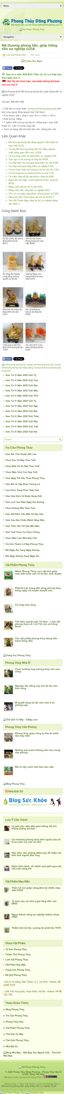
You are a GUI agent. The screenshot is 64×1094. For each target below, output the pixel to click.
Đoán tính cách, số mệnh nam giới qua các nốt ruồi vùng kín (37, 867)
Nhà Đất (10, 1046)
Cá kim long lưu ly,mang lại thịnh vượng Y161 (31, 173)
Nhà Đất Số (15, 791)
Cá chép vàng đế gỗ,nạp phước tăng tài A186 (31, 176)
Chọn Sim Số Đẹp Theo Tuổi (20, 460)
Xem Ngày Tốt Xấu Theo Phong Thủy (25, 478)
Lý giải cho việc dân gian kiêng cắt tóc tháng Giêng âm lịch (34, 827)
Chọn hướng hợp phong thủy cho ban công (37, 670)
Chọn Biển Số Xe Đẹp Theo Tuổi (22, 466)
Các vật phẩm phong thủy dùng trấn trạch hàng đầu (36, 639)
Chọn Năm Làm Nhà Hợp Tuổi (21, 538)
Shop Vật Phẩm (27, 1084)
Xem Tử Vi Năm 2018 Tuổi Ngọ (21, 406)
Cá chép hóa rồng (25, 604)
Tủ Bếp (19, 1034)
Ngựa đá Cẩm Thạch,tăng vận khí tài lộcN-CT (31, 197)
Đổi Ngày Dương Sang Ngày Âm (22, 556)
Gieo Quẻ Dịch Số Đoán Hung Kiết (23, 496)
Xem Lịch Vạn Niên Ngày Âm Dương (24, 502)
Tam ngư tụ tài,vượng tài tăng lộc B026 (28, 159)
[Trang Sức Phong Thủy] (17, 655)
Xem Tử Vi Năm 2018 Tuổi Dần (21, 385)
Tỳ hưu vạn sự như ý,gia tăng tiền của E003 (34, 902)
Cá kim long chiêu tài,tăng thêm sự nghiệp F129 (32, 156)
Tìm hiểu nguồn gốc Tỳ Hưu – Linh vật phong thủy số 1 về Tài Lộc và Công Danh (37, 624)
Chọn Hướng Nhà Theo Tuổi (20, 508)
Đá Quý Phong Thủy (16, 975)
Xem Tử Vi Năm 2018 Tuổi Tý (20, 375)
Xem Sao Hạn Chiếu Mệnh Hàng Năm (25, 520)
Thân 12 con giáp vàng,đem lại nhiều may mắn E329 (36, 889)
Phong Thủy (17, 1009)
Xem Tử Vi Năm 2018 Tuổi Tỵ (20, 401)
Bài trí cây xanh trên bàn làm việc (34, 766)
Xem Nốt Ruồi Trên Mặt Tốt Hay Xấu (24, 514)
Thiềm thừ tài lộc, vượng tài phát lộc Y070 (36, 927)
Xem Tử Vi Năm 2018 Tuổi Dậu (21, 421)
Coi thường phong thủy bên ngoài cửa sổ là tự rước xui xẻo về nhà (36, 840)
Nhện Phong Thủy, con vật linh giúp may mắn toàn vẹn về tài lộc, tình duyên (38, 572)
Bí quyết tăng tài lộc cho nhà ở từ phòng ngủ (34, 703)
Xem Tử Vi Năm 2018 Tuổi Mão (21, 390)
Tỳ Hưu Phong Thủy (16, 949)
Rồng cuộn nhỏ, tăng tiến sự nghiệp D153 (29, 190)
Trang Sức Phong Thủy (17, 970)
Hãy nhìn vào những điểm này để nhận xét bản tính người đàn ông (36, 854)
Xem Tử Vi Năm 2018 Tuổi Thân (22, 416)
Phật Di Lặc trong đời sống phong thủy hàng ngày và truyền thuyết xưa (38, 589)
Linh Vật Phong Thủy (16, 55)
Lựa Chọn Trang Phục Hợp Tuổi (22, 490)
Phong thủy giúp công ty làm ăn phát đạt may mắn (37, 734)
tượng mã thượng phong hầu (42, 108)
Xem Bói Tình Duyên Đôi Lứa (20, 454)
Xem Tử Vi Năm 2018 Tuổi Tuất (21, 426)
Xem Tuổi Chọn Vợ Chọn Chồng (22, 532)
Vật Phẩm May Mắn (15, 964)
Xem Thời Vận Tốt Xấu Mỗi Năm (22, 526)
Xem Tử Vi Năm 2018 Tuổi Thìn (21, 395)
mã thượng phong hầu (15, 364)
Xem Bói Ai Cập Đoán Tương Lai (22, 484)
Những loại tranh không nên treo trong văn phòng (37, 751)
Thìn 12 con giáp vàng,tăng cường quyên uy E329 (33, 193)
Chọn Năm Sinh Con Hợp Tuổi (21, 472)
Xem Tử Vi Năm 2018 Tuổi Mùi (21, 411)
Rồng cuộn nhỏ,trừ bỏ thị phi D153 (25, 187)
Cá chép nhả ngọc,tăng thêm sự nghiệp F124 (31, 166)
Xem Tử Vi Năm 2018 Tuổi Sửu (21, 380)
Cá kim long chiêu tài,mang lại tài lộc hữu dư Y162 (34, 169)
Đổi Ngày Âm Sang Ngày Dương (22, 550)
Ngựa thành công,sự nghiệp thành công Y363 (35, 915)
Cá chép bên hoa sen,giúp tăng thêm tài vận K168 (33, 163)
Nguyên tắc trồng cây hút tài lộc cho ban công (36, 687)
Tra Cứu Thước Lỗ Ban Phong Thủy (24, 544)
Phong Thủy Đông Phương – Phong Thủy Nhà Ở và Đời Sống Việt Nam (37, 1073)
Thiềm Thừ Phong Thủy (18, 954)
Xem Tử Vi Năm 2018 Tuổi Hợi (21, 431)
